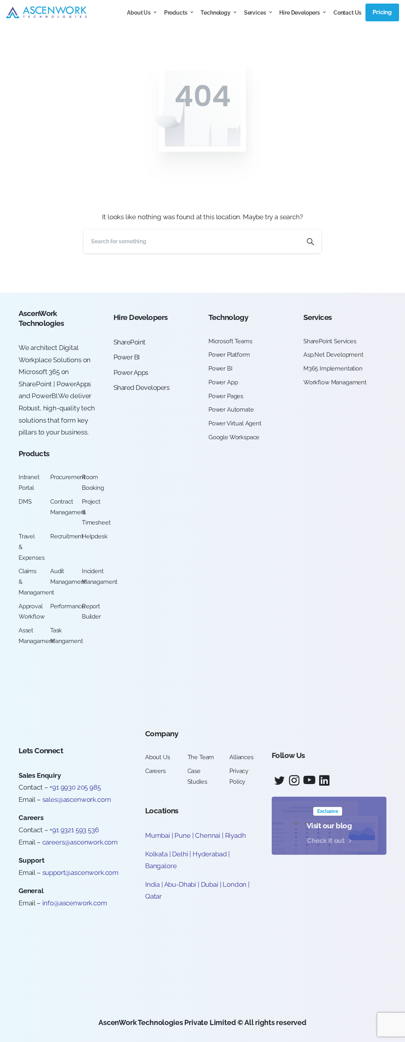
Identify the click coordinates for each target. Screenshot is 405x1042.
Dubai (209, 884)
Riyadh (235, 835)
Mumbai (157, 835)
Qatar (153, 896)
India (152, 884)
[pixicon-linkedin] (324, 780)
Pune (182, 835)
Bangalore (160, 866)
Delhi (180, 854)
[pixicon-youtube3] (309, 780)
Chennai (207, 835)
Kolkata (156, 854)
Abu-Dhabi (180, 884)
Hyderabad (210, 854)
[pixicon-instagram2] (294, 780)
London (234, 884)
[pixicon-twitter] (279, 780)
